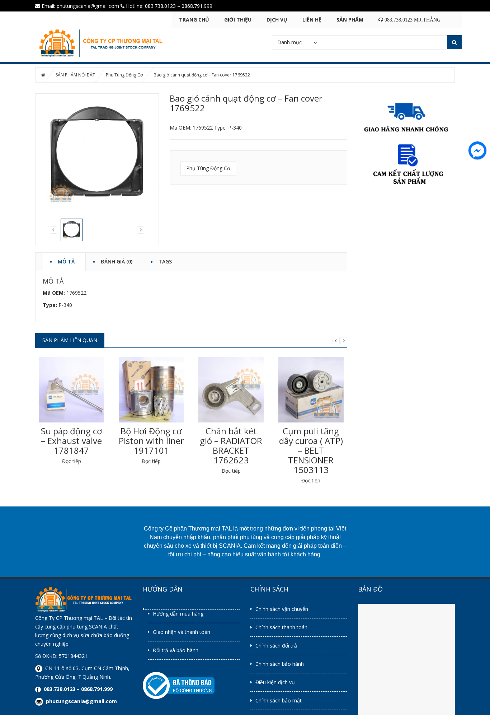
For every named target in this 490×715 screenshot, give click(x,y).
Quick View (71, 384)
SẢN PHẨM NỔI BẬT (75, 75)
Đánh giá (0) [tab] (116, 260)
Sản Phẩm (349, 19)
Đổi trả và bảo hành (175, 650)
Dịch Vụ (277, 19)
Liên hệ (311, 19)
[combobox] (296, 42)
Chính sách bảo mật (278, 700)
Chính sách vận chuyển (281, 609)
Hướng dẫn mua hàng (178, 613)
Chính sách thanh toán (281, 627)
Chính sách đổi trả (276, 645)
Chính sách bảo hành (279, 663)
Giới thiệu (237, 19)
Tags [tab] (165, 260)
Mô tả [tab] (66, 260)
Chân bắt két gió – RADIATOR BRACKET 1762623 (231, 445)
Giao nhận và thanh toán (181, 631)
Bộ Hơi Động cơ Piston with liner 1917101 (151, 440)
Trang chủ (194, 19)
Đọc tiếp (71, 461)
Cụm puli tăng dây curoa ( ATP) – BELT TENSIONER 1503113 (311, 450)
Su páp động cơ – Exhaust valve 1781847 (71, 440)
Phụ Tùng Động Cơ (124, 75)
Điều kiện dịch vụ (275, 682)
